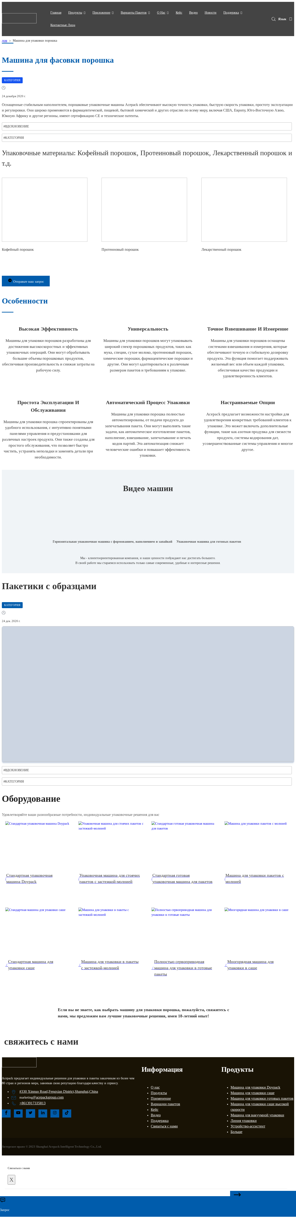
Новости (210, 12)
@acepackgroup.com (48, 1097)
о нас (161, 12)
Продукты (75, 12)
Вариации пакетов (165, 1104)
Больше (236, 1132)
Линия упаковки (244, 1121)
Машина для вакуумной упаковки (257, 1115)
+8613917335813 (32, 1103)
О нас (155, 1087)
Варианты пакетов (134, 12)
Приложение (101, 12)
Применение (161, 1098)
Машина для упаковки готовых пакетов (262, 1098)
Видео (193, 12)
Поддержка (231, 12)
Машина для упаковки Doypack (255, 1087)
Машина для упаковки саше (252, 1093)
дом (4, 40)
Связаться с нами (164, 1126)
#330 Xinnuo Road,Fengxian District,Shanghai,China (58, 1091)
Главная (55, 12)
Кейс (179, 12)
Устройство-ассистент (248, 1126)
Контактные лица (62, 25)
